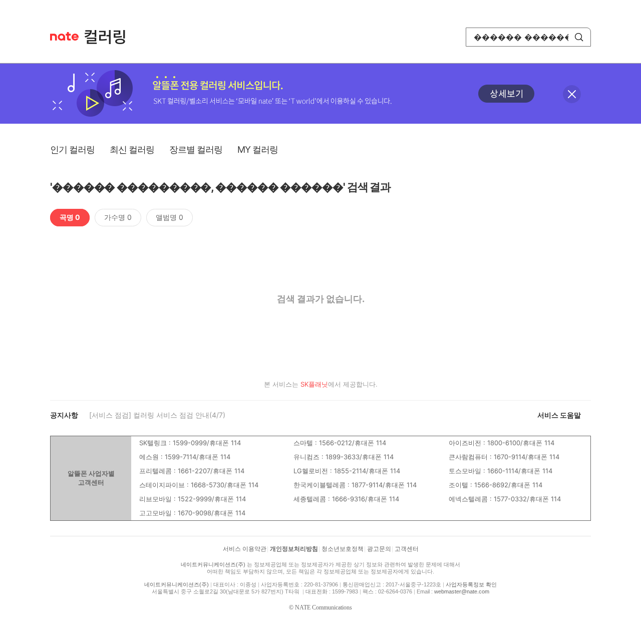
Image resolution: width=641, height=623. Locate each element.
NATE (64, 36)
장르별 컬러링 (195, 149)
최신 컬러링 (132, 149)
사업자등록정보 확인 (471, 584)
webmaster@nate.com (461, 591)
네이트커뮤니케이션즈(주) (213, 564)
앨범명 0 (169, 217)
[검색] (578, 37)
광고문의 (379, 548)
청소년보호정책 (343, 548)
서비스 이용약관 (244, 548)
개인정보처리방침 (294, 548)
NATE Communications (323, 607)
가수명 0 (118, 217)
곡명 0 (70, 217)
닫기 (572, 94)
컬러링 (110, 37)
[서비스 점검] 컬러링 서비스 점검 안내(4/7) (157, 415)
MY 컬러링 (257, 149)
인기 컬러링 (72, 149)
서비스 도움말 (559, 415)
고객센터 (407, 548)
